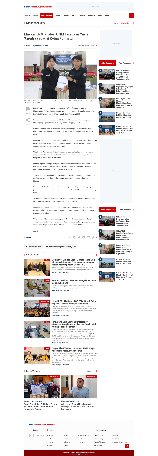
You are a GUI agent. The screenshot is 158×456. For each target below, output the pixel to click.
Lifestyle (91, 15)
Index (107, 15)
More (89, 371)
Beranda (115, 23)
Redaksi (115, 435)
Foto (100, 15)
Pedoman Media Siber (119, 442)
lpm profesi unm (34, 247)
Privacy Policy (98, 439)
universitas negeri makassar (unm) (62, 247)
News (35, 15)
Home (27, 15)
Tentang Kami (98, 435)
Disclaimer (115, 439)
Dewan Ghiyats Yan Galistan (37, 46)
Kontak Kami (98, 445)
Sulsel (58, 15)
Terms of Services (99, 442)
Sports (82, 15)
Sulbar (66, 15)
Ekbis (74, 15)
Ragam (82, 442)
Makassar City (46, 15)
